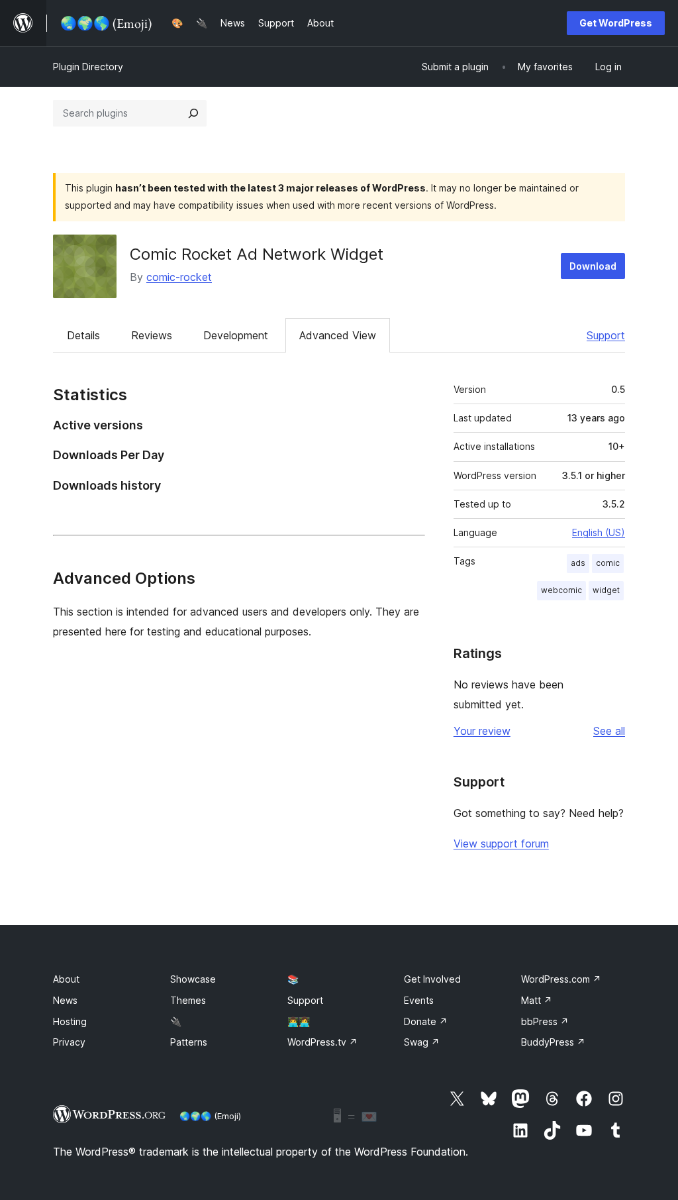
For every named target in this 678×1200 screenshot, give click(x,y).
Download (592, 266)
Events (419, 1000)
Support (606, 335)
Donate (426, 1021)
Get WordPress (615, 22)
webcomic (561, 590)
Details (83, 335)
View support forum (501, 843)
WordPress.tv (322, 1042)
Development (235, 335)
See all (609, 730)
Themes (188, 1000)
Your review (482, 730)
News (65, 1000)
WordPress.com (561, 979)
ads (578, 563)
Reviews (151, 335)
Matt (536, 1000)
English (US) (598, 532)
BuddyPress (553, 1042)
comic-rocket (179, 277)
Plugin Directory (88, 66)
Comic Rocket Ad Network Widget (256, 254)
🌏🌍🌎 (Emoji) (210, 1116)
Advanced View (337, 335)
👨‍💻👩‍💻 (298, 1021)
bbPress (545, 1021)
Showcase (193, 979)
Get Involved (432, 979)
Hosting (70, 1021)
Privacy (69, 1042)
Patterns (188, 1042)
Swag (422, 1042)
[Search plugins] (193, 113)
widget (606, 590)
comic (608, 563)
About (66, 979)
